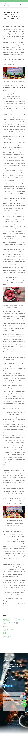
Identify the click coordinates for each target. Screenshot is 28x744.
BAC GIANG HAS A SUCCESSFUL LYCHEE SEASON (19, 619)
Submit (21, 713)
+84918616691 (9, 1)
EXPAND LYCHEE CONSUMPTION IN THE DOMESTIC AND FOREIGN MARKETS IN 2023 (7, 620)
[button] (25, 705)
